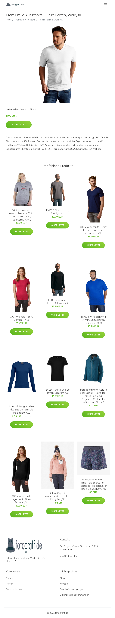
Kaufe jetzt (18, 124)
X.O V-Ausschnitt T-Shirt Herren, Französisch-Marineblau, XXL (93, 230)
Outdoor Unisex (14, 589)
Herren (9, 583)
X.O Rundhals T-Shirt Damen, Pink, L (21, 318)
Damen (23, 109)
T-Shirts (32, 109)
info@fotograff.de (69, 556)
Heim (8, 19)
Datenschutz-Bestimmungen (74, 594)
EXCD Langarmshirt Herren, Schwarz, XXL (57, 302)
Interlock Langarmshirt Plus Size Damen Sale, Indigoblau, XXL (21, 409)
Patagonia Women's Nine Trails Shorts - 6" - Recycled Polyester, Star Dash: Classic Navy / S (93, 484)
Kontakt (64, 583)
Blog (62, 578)
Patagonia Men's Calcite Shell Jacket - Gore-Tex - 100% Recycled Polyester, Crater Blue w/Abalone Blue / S (93, 396)
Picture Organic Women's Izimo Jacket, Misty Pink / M (57, 496)
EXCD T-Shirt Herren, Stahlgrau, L (57, 212)
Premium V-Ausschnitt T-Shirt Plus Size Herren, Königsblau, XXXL (93, 320)
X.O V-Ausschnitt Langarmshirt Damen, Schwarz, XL (22, 499)
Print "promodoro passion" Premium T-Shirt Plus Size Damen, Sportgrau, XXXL (21, 215)
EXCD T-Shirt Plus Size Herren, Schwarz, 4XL (57, 391)
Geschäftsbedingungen (72, 589)
